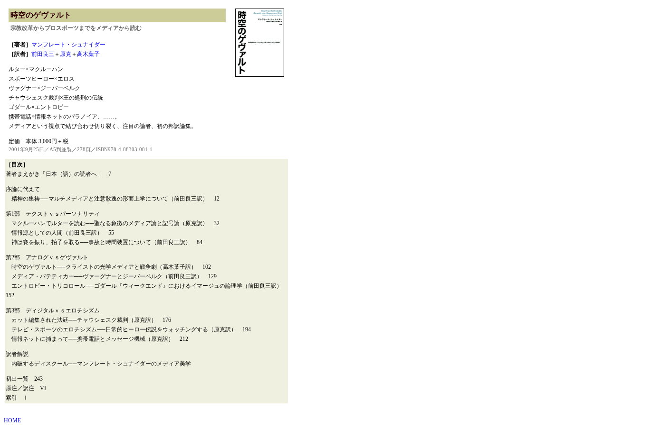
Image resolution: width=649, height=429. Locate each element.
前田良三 (42, 54)
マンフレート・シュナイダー (68, 44)
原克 (65, 54)
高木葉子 (88, 54)
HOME (12, 420)
